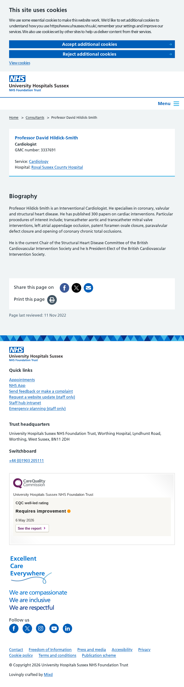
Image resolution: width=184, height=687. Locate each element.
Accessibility (122, 649)
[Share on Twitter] (76, 288)
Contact (16, 649)
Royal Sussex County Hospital (57, 167)
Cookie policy (21, 655)
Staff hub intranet (25, 402)
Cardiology (38, 161)
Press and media (91, 649)
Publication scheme (99, 655)
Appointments (22, 379)
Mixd (48, 674)
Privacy (144, 649)
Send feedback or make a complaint (41, 391)
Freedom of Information (50, 649)
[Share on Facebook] (64, 288)
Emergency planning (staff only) (37, 408)
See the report (29, 528)
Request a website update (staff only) (42, 397)
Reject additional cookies (89, 54)
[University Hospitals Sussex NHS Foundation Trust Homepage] (39, 83)
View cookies (19, 62)
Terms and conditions (57, 655)
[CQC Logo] (29, 487)
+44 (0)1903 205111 (26, 460)
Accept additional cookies (89, 44)
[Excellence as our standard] (36, 354)
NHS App (17, 385)
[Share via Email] (88, 288)
